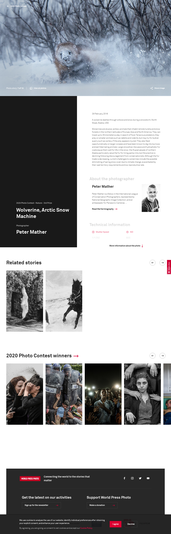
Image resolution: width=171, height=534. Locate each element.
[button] (152, 263)
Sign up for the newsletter (36, 505)
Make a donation (97, 505)
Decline (131, 524)
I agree (115, 524)
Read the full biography (103, 209)
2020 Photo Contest (19, 6)
